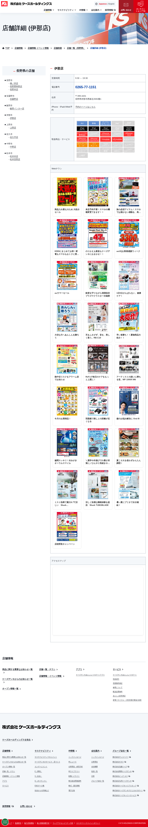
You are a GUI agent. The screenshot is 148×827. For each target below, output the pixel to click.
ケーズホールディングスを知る (16, 739)
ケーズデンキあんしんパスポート (125, 675)
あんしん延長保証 (119, 696)
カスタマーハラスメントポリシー (88, 823)
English (111, 4)
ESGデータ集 (39, 785)
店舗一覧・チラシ (47, 669)
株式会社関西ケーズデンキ (122, 771)
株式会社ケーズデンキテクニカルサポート (128, 790)
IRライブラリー (74, 771)
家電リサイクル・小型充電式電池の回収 (127, 700)
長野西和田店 (16, 86)
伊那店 (13, 118)
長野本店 (14, 89)
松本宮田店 (15, 159)
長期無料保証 (117, 683)
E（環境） (38, 771)
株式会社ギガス (118, 762)
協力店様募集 (29, 823)
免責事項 (18, 823)
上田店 (13, 127)
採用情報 (6, 806)
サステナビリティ (43, 751)
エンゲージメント (41, 766)
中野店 (13, 147)
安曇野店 (14, 99)
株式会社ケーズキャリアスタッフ (124, 785)
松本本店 (14, 156)
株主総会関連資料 (75, 781)
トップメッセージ (75, 757)
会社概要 (94, 766)
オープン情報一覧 (10, 688)
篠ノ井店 (14, 83)
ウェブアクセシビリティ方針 (63, 823)
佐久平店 (14, 137)
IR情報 (72, 751)
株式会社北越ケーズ (120, 766)
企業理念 (94, 762)
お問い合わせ (26, 806)
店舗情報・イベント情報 (50, 676)
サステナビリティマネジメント (46, 757)
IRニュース (72, 762)
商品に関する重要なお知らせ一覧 (14, 757)
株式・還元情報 (74, 785)
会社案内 (95, 751)
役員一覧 (94, 771)
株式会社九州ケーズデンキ (122, 781)
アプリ (79, 669)
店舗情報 (6, 751)
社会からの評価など (42, 790)
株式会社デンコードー (120, 757)
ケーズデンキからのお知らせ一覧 (14, 762)
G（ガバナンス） (41, 781)
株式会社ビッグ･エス (120, 776)
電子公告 (72, 790)
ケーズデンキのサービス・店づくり (47, 762)
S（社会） (38, 776)
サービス (117, 669)
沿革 (93, 776)
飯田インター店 (17, 108)
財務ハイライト (74, 776)
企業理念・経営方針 (76, 766)
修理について (117, 687)
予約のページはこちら (85, 107)
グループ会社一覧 (97, 781)
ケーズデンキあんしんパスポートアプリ (90, 675)
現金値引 (116, 679)
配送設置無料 (117, 691)
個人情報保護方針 (43, 823)
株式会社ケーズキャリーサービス (124, 795)
